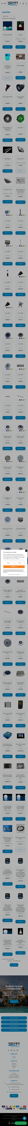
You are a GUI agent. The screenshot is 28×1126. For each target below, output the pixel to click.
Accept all (14, 566)
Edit (20, 563)
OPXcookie (10, 574)
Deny (8, 563)
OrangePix (18, 574)
